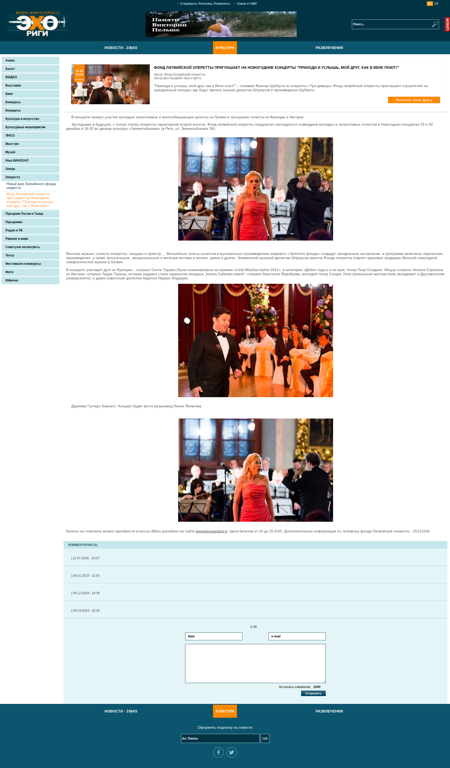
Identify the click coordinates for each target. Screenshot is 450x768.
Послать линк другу (414, 100)
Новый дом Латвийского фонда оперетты (31, 186)
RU (430, 3)
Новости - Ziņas (120, 48)
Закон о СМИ (247, 3)
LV (436, 3)
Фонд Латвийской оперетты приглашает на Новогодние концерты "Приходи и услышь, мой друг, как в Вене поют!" (30, 200)
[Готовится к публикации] (221, 36)
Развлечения (329, 48)
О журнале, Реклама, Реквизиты (205, 3)
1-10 (255, 627)
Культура (225, 48)
